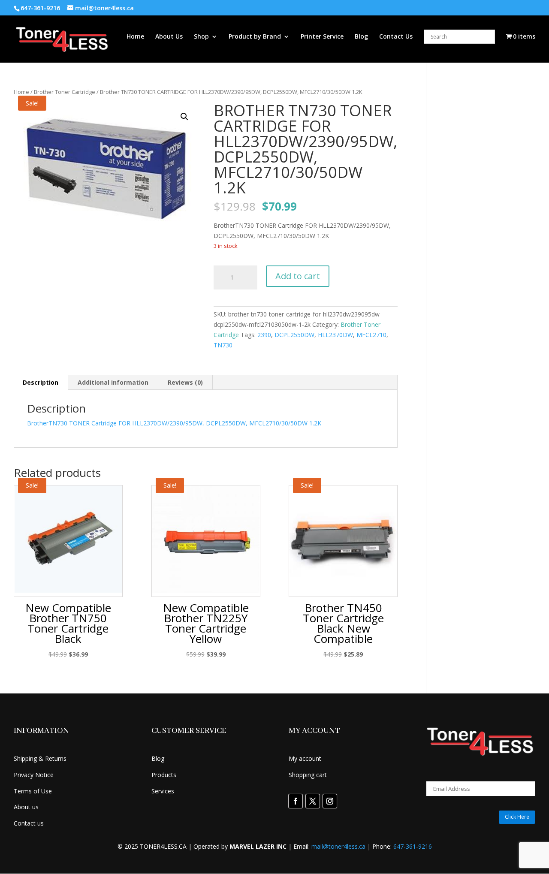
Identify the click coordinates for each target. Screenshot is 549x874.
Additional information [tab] (113, 382)
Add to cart (297, 276)
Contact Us (396, 36)
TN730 (223, 345)
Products (163, 775)
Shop (201, 36)
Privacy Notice (34, 775)
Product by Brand (255, 36)
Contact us (29, 823)
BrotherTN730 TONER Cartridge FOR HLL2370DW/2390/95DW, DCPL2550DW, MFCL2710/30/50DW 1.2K (174, 423)
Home (135, 36)
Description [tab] (40, 382)
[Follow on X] (313, 801)
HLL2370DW (335, 335)
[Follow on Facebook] (295, 801)
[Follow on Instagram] (330, 801)
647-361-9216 (412, 846)
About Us (169, 36)
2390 (264, 335)
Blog (361, 36)
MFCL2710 (371, 335)
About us (26, 807)
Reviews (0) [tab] (185, 382)
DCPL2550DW (294, 335)
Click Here (517, 816)
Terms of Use (33, 791)
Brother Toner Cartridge (64, 92)
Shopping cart (308, 775)
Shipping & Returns (40, 758)
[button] (184, 116)
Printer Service (322, 36)
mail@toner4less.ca (338, 846)
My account (305, 758)
